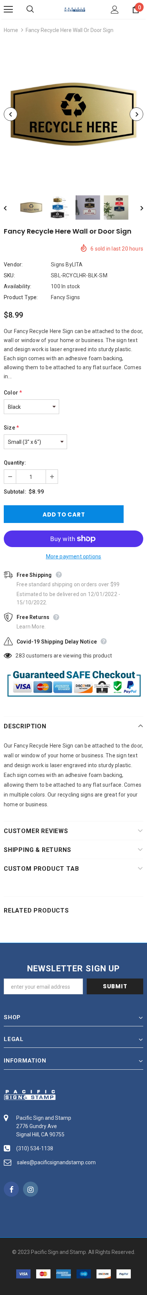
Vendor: (13, 264)
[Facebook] (11, 1189)
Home (11, 30)
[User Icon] (115, 10)
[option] (73, 114)
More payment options (73, 556)
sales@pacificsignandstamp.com (56, 1162)
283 (20, 656)
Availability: (18, 286)
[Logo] (74, 9)
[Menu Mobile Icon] (8, 9)
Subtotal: (15, 492)
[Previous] (10, 114)
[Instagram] (30, 1189)
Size (11, 428)
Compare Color (119, 173)
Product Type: (21, 297)
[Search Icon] (37, 9)
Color (13, 393)
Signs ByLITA (67, 264)
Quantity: (15, 463)
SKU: (9, 275)
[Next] (136, 114)
